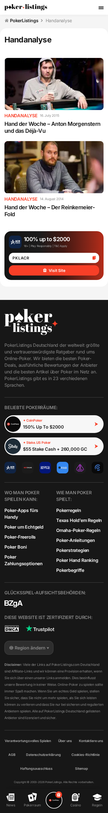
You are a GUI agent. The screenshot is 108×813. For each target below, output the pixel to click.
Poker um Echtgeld (23, 527)
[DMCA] (11, 628)
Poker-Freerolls (20, 537)
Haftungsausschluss (36, 768)
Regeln (97, 805)
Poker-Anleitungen (75, 540)
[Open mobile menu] (101, 7)
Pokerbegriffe (70, 570)
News (10, 805)
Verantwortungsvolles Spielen (28, 741)
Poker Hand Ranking (77, 560)
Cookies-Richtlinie (85, 755)
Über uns (65, 741)
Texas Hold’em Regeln (79, 520)
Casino (75, 805)
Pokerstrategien (72, 550)
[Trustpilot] (40, 628)
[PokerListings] (25, 7)
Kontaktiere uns (91, 741)
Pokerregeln (68, 510)
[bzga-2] (13, 603)
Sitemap (81, 768)
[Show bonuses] (54, 800)
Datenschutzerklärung (43, 755)
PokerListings (24, 20)
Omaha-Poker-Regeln (78, 530)
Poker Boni (15, 547)
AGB (11, 755)
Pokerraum (32, 805)
